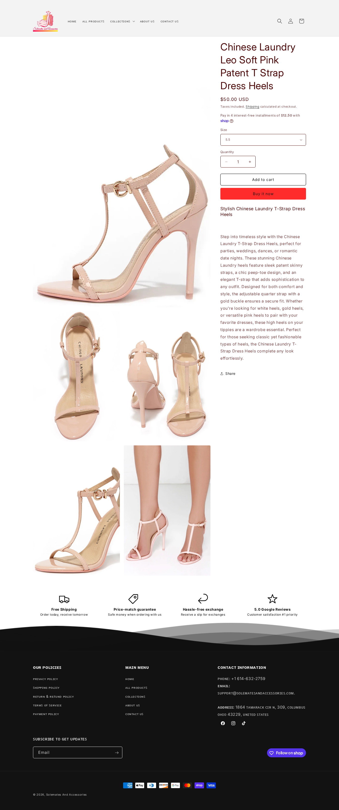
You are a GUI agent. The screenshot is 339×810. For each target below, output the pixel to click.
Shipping (252, 106)
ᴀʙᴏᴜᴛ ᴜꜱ (132, 705)
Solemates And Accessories (66, 794)
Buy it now (263, 193)
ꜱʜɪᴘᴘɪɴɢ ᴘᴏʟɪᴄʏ (46, 687)
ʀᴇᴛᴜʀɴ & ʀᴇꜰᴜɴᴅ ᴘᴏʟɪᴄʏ (53, 696)
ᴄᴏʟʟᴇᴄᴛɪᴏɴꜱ (135, 696)
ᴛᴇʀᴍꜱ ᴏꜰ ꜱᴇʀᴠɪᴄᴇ (47, 705)
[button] (122, 21)
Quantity (227, 152)
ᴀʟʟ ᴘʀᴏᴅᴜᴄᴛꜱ (136, 687)
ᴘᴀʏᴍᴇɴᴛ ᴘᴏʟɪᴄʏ (46, 714)
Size (223, 130)
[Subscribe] (116, 753)
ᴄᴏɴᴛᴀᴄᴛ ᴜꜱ (134, 714)
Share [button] (230, 373)
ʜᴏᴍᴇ (129, 679)
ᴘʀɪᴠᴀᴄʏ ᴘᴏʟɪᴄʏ (45, 679)
